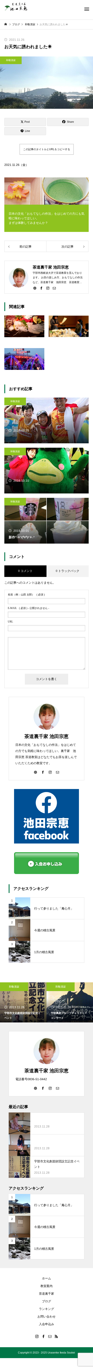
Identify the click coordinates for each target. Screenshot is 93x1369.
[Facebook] (41, 288)
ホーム (46, 1278)
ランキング (46, 1309)
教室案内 (46, 1286)
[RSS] (56, 1336)
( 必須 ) (26, 594)
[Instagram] (48, 288)
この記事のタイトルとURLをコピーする (46, 149)
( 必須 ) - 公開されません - (28, 608)
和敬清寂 (11, 60)
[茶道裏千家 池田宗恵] (15, 6)
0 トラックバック (67, 571)
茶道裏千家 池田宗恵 (46, 736)
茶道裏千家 (46, 1293)
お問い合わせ (46, 1316)
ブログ (46, 1301)
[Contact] (54, 288)
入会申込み (46, 1324)
